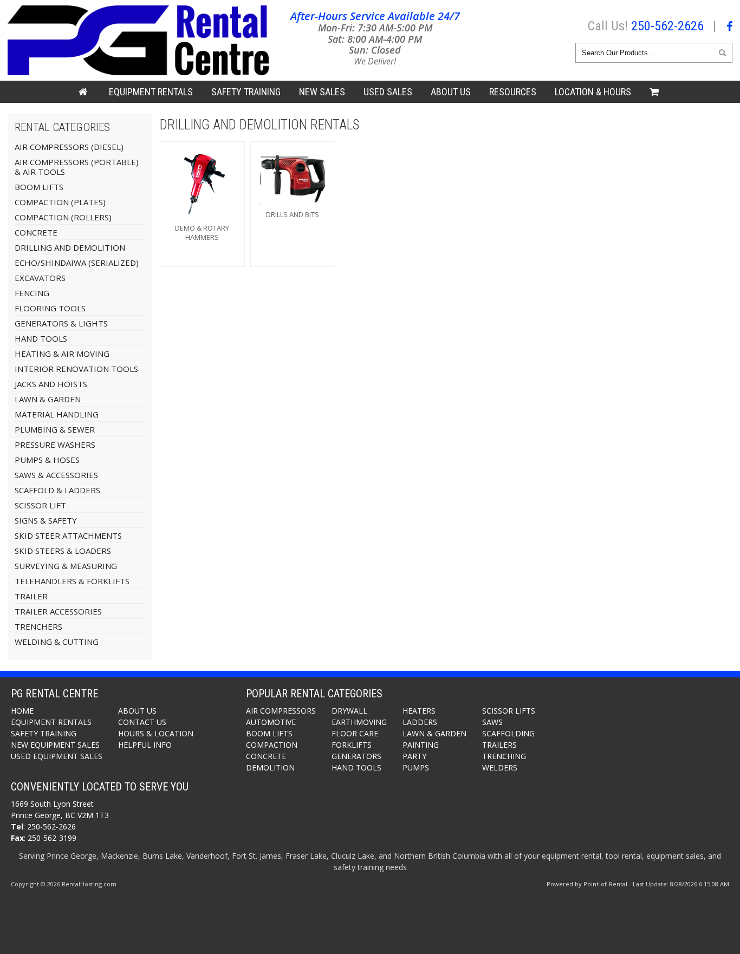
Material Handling (57, 414)
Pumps (416, 767)
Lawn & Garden (48, 399)
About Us (451, 91)
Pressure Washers (55, 444)
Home (22, 710)
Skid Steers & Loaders (63, 550)
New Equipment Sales (55, 745)
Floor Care (355, 733)
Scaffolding (508, 733)
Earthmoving (359, 722)
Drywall (349, 710)
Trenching (504, 756)
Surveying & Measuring (66, 565)
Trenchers (38, 626)
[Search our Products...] (722, 52)
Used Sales (387, 91)
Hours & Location (155, 733)
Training (246, 91)
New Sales (322, 91)
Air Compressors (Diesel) (69, 146)
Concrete (36, 232)
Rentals (151, 91)
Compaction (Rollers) (63, 217)
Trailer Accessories (58, 611)
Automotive (271, 722)
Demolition (270, 767)
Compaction (271, 745)
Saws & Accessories (56, 474)
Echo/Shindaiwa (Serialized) (77, 262)
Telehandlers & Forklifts (72, 581)
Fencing (32, 292)
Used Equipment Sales (56, 756)
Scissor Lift (40, 505)
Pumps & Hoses (47, 459)
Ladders (420, 722)
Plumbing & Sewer (55, 429)
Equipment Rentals (51, 722)
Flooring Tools (50, 308)
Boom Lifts (39, 186)
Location (593, 91)
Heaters (419, 710)
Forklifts (352, 745)
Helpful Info (145, 745)
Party (414, 756)
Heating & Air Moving (62, 353)
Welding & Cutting (57, 641)
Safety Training (43, 733)
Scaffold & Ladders (57, 490)
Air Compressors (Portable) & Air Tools (77, 166)
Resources (512, 91)
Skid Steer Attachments (68, 535)
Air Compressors (281, 710)
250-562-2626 (667, 26)
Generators (356, 756)
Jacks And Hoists (51, 383)
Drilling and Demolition (70, 247)
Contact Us (142, 722)
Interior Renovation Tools (76, 368)
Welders (499, 767)
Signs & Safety (46, 520)
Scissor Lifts (508, 710)
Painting (421, 745)
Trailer (31, 596)
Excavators (40, 277)
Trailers (499, 745)
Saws (492, 722)
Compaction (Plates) (60, 202)
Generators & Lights (61, 323)
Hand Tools (41, 338)
